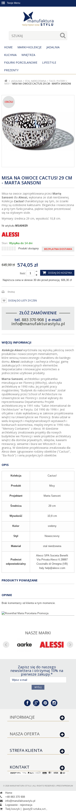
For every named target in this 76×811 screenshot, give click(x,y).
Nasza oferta (25, 734)
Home (8, 47)
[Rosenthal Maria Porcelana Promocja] (38, 613)
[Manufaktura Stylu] (38, 19)
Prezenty (11, 70)
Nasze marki (38, 633)
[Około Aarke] (24, 645)
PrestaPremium (65, 786)
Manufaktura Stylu (20, 786)
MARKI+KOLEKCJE (29, 47)
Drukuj (11, 292)
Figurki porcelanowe (20, 62)
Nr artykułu (8, 225)
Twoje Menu (13, 3)
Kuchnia (10, 55)
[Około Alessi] (51, 645)
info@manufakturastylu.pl (38, 323)
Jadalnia (53, 47)
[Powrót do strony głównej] (5, 81)
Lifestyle (49, 62)
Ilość (23, 273)
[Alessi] (38, 234)
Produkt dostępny (28, 248)
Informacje (22, 717)
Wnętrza (28, 55)
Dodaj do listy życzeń (22, 300)
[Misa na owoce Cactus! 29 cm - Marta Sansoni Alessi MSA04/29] (38, 131)
